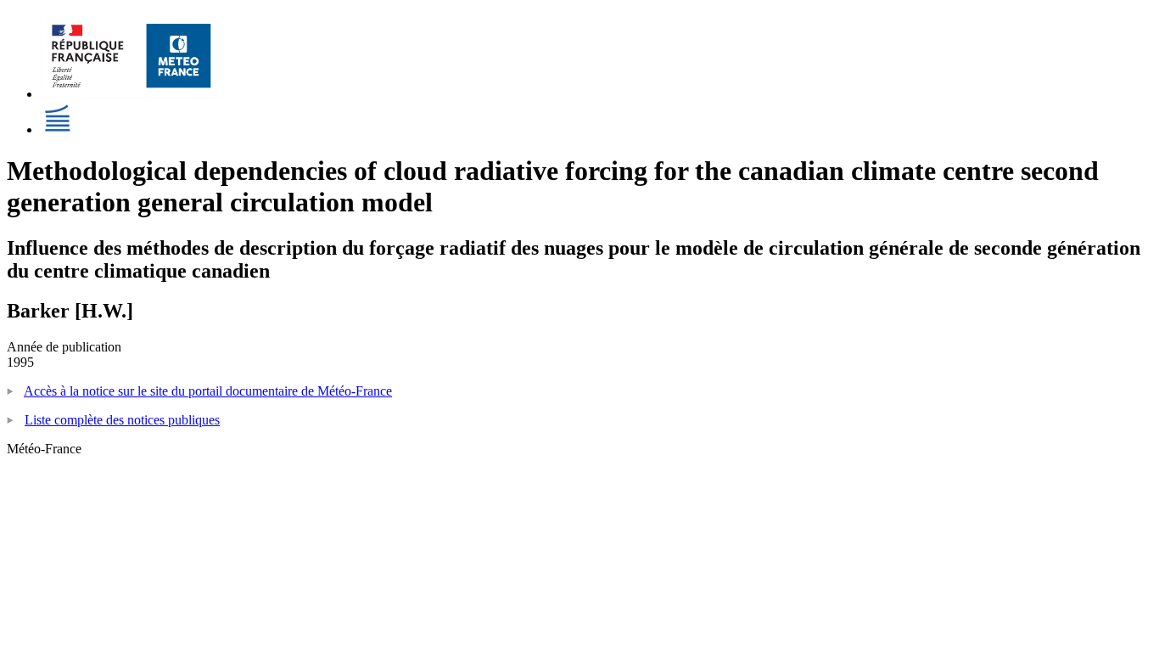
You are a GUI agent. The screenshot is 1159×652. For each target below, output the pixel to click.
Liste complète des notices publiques (122, 420)
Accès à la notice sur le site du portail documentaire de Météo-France (208, 391)
